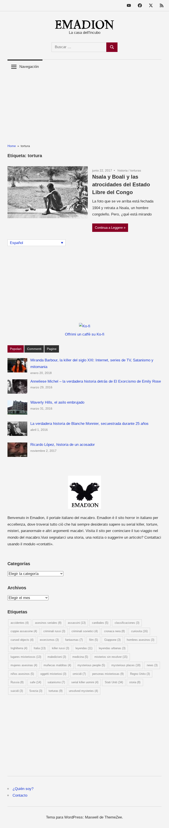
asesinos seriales (48, 622)
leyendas (83, 648)
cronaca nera (114, 631)
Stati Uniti (114, 682)
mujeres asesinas (24, 665)
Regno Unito (140, 673)
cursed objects (22, 639)
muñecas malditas (57, 665)
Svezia (35, 691)
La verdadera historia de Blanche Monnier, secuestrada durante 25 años (89, 424)
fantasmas (74, 639)
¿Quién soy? (23, 789)
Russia (17, 682)
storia (134, 682)
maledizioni (57, 656)
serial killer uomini (84, 682)
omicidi (79, 673)
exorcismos (49, 639)
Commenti (34, 349)
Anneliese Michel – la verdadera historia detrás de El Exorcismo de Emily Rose (95, 381)
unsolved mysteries (83, 691)
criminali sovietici (85, 631)
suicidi (17, 691)
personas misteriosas (108, 673)
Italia (40, 648)
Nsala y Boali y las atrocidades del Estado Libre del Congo (121, 184)
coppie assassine (24, 631)
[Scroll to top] (161, 820)
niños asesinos (22, 673)
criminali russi (54, 631)
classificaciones (127, 622)
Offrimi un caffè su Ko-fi (84, 334)
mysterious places (125, 665)
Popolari (15, 349)
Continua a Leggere (109, 227)
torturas (135, 170)
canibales (100, 622)
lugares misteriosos (26, 656)
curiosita (139, 631)
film (93, 639)
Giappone (112, 639)
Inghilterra (19, 648)
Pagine (52, 349)
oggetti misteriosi (53, 673)
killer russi (60, 648)
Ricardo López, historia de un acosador (62, 445)
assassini (77, 622)
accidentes (20, 622)
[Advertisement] (84, 105)
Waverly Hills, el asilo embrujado (57, 402)
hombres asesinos (140, 639)
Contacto (20, 795)
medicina (80, 656)
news (152, 665)
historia (123, 170)
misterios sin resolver (110, 656)
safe (35, 682)
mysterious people (91, 665)
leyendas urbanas (112, 648)
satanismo (56, 682)
